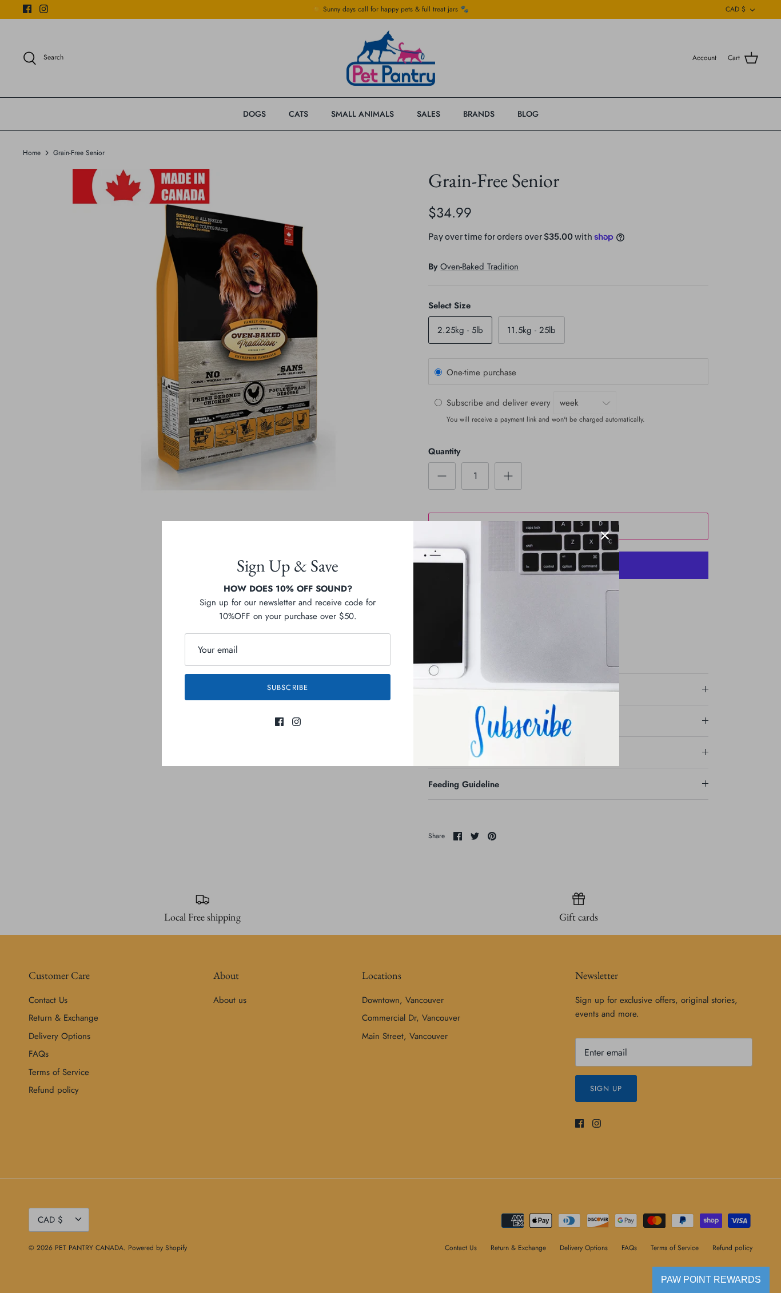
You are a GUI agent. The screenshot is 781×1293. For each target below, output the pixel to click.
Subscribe (287, 687)
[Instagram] (296, 721)
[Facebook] (279, 721)
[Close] (604, 535)
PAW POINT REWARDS (711, 1279)
